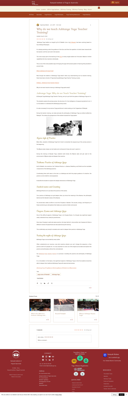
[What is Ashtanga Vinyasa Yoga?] (88, 305)
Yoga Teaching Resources (73, 14)
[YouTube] (50, 356)
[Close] (126, 394)
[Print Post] (52, 283)
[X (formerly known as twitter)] (46, 360)
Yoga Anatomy (86, 14)
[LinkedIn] (50, 360)
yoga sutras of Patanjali (44, 274)
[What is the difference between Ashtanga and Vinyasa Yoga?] (40, 305)
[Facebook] (53, 360)
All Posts (31, 14)
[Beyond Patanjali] (64, 305)
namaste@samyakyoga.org (49, 365)
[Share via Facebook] (37, 283)
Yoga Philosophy (59, 14)
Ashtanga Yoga (56, 274)
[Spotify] (43, 356)
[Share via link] (48, 283)
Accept (121, 394)
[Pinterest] (43, 360)
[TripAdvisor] (53, 356)
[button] (43, 8)
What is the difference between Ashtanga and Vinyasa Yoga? (38, 314)
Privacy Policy (58, 394)
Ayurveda (39, 14)
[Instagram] (46, 356)
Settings (115, 394)
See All (97, 296)
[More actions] (90, 25)
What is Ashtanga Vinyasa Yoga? (87, 314)
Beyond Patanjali (60, 313)
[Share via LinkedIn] (44, 283)
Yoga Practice (48, 14)
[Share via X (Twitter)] (41, 283)
